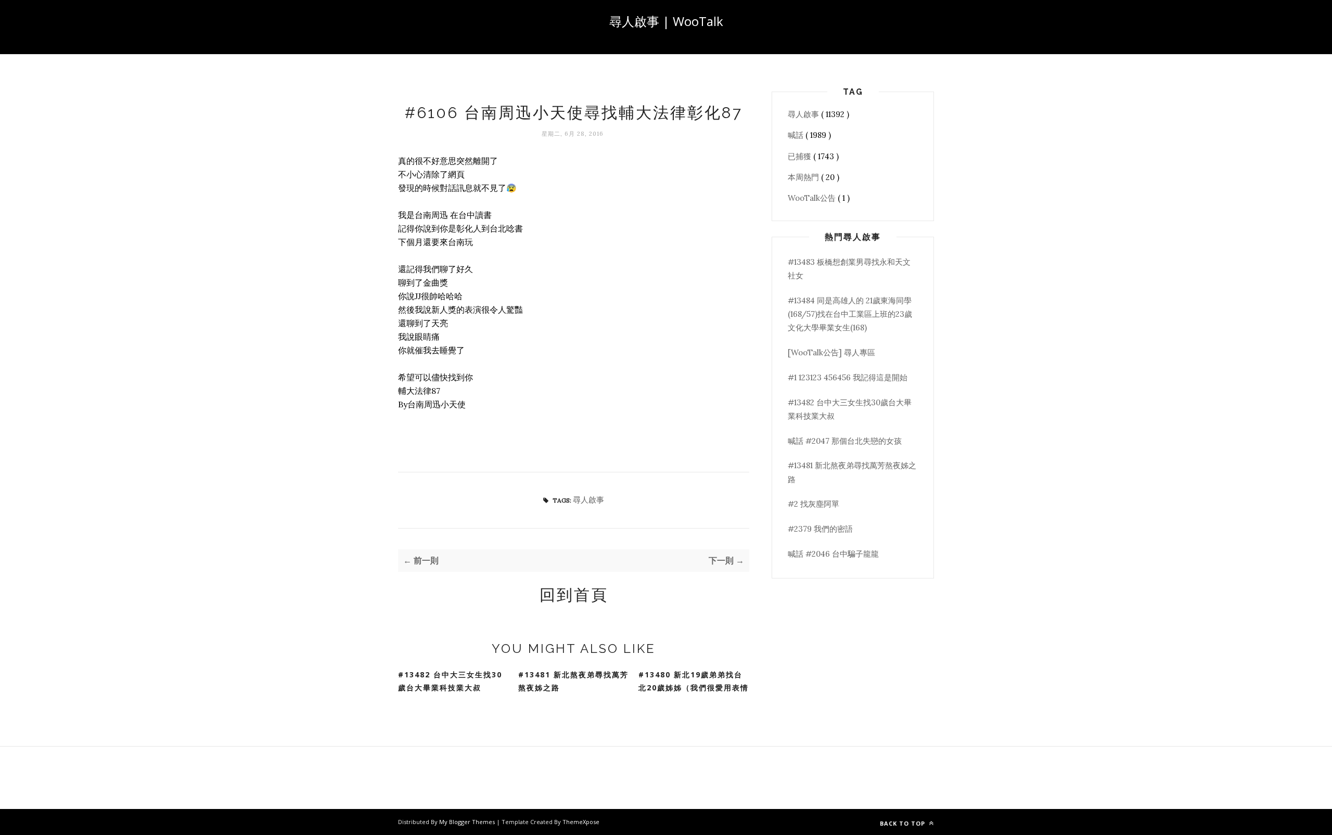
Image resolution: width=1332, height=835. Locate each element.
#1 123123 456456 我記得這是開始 (847, 377)
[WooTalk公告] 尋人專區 (831, 352)
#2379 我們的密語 (820, 529)
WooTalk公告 (813, 198)
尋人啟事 (588, 500)
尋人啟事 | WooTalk (666, 21)
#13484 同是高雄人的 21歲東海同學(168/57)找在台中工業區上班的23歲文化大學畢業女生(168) (850, 314)
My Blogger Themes (467, 822)
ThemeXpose (580, 822)
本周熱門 (804, 177)
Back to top (903, 823)
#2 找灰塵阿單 (813, 504)
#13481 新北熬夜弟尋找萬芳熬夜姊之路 (573, 681)
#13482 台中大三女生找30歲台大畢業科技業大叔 (450, 681)
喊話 (796, 135)
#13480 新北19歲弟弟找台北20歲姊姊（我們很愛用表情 (693, 681)
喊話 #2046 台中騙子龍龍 (833, 554)
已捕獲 (800, 156)
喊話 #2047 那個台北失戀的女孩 (845, 441)
